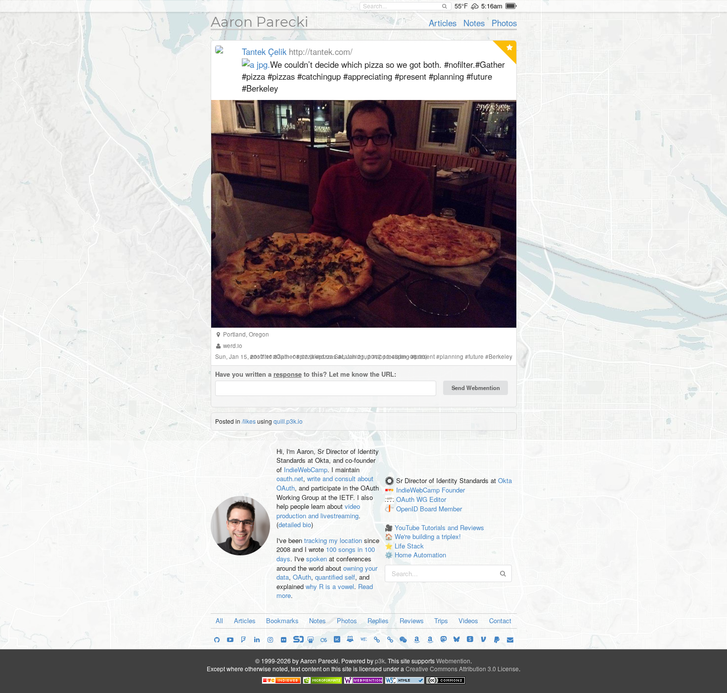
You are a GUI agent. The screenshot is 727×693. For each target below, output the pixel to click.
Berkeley (500, 356)
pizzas (327, 356)
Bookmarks (282, 620)
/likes (249, 421)
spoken (316, 558)
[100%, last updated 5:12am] (511, 6)
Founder (453, 490)
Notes (474, 23)
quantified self (335, 577)
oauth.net (289, 478)
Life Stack (409, 545)
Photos (504, 23)
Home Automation (420, 554)
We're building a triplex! (428, 536)
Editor (437, 499)
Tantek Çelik (264, 51)
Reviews (412, 620)
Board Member (441, 508)
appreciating (392, 356)
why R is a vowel (330, 586)
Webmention (453, 660)
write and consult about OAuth (324, 483)
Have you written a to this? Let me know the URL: (305, 374)
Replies (378, 620)
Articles (442, 23)
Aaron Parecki (260, 21)
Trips (441, 620)
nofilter (262, 356)
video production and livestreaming (318, 510)
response (287, 374)
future (476, 356)
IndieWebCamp (305, 469)
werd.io (232, 345)
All (219, 620)
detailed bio (294, 524)
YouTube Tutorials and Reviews (439, 527)
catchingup (356, 356)
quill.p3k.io (288, 421)
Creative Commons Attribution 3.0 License (462, 668)
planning (451, 356)
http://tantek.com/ (321, 51)
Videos (468, 620)
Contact (500, 620)
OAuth (302, 577)
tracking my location (333, 540)
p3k (380, 660)
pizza (307, 356)
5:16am (491, 5)
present (424, 356)
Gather (285, 356)
